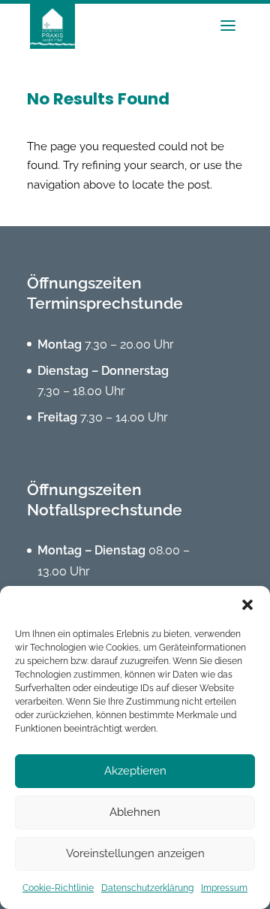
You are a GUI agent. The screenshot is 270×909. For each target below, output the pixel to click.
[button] (247, 604)
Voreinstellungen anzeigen (135, 853)
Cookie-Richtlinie (58, 888)
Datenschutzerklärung (147, 888)
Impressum (224, 888)
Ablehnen (135, 812)
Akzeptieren (135, 771)
